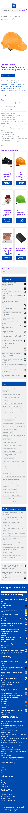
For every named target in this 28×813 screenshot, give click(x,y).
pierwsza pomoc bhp (7, 432)
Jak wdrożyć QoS (7, 552)
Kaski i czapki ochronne (16, 16)
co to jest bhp (20, 84)
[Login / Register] (23, 10)
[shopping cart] (25, 10)
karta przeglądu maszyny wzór (9, 417)
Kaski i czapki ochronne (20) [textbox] (13, 593)
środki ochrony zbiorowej (8, 498)
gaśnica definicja (16, 409)
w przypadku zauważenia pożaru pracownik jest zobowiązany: (13, 485)
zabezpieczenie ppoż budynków (10, 492)
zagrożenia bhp (6, 495)
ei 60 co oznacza (6, 409)
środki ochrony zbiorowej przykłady (10, 501)
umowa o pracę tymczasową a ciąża (11, 482)
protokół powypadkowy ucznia (9, 448)
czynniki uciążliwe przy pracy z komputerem (12, 403)
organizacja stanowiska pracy (9, 429)
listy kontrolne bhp (20, 423)
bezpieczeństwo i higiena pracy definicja (11, 397)
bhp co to (5, 400)
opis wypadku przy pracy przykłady (11, 86)
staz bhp (21, 466)
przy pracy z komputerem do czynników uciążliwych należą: (11, 455)
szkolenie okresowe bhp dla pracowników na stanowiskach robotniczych (12, 472)
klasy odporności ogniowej (8, 423)
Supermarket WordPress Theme (13, 809)
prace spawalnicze (7, 445)
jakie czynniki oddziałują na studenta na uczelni (13, 414)
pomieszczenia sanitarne (8, 88)
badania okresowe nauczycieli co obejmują (12, 394)
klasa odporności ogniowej (8, 420)
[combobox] (14, 592)
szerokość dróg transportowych (9, 468)
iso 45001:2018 (18, 412)
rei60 (23, 90)
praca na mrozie (6, 439)
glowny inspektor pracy (8, 412)
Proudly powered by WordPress (13, 807)
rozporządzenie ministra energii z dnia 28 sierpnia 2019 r (13, 462)
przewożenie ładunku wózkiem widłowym (12, 451)
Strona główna (5, 16)
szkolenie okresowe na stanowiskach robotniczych (14, 476)
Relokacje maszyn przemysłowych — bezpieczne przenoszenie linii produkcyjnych (12, 523)
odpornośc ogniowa (21, 426)
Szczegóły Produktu (8, 76)
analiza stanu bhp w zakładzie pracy (11, 388)
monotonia (12, 426)
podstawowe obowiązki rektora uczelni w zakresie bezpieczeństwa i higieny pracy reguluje (14, 436)
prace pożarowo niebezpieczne (9, 442)
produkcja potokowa (17, 445)
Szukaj (20, 9)
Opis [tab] (4, 95)
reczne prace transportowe (8, 458)
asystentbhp (5, 391)
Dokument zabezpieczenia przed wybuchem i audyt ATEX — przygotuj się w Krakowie (13, 751)
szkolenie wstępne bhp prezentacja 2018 (12, 479)
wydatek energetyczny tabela (9, 489)
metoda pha (5, 426)
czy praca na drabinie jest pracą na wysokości (13, 406)
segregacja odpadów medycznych (10, 466)
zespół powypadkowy (16, 495)
